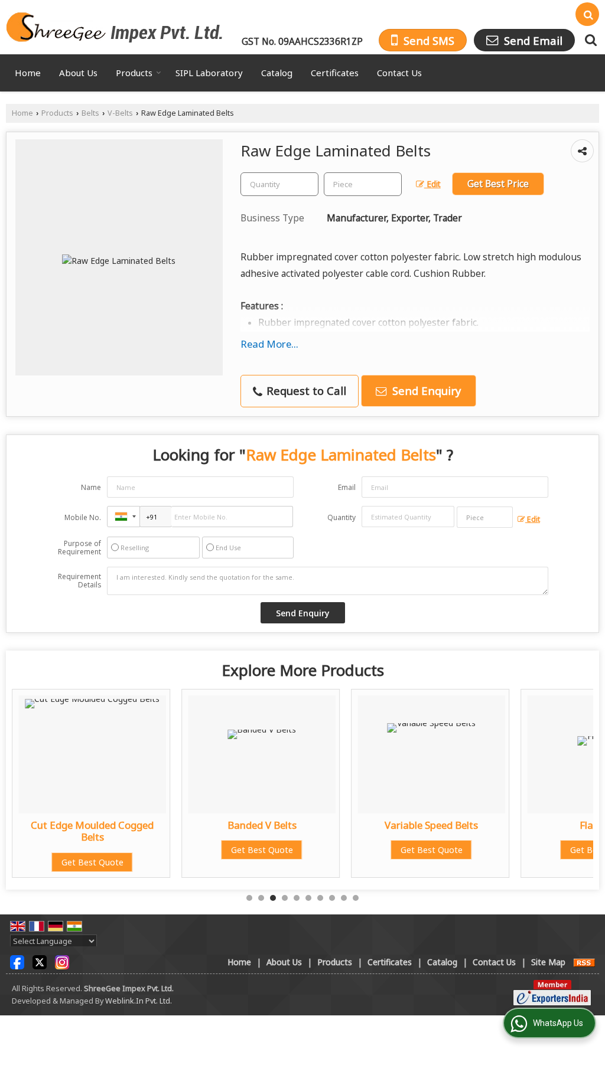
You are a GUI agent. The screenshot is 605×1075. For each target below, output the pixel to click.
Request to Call (305, 390)
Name (91, 487)
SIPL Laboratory (209, 73)
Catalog (276, 73)
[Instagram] (62, 961)
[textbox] (363, 184)
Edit (432, 183)
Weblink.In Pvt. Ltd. (138, 1001)
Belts (90, 113)
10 (356, 898)
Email (347, 487)
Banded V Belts (262, 825)
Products (134, 73)
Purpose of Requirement (79, 548)
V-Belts (120, 113)
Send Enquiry (425, 390)
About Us (78, 73)
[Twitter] (39, 961)
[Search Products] (589, 40)
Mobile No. (82, 517)
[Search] (587, 14)
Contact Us (399, 73)
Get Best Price (498, 184)
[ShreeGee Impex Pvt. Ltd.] (114, 27)
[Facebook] (17, 961)
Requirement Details (79, 581)
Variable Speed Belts (431, 825)
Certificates (335, 73)
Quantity (341, 517)
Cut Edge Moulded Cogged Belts (92, 831)
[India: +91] (123, 516)
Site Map (548, 962)
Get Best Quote (92, 862)
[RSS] (584, 962)
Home (28, 73)
